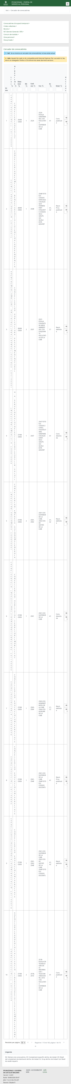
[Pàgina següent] (64, 1042)
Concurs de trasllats (11, 34)
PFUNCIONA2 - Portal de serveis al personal (22, 3)
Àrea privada (8, 40)
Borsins (6, 29)
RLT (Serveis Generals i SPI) (13, 32)
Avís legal (45, 1071)
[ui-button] (67, 4)
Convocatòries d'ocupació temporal (16, 23)
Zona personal (9, 37)
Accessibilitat (36, 1070)
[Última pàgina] (35, 1046)
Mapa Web (28, 1071)
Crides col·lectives (10, 26)
